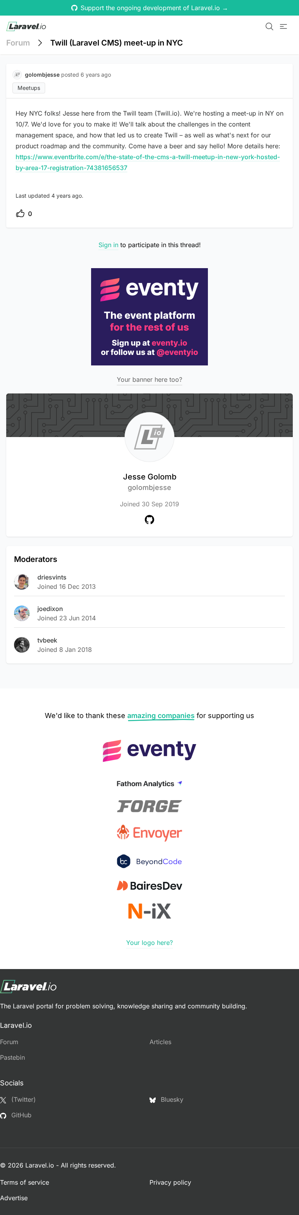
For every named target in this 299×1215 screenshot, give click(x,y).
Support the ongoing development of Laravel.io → (154, 8)
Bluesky (171, 1099)
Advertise (14, 1198)
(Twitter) (22, 1099)
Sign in (108, 245)
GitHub (20, 1115)
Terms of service (24, 1182)
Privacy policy (170, 1182)
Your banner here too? (149, 379)
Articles (160, 1042)
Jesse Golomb (149, 482)
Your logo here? (149, 942)
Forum (18, 42)
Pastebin (12, 1057)
